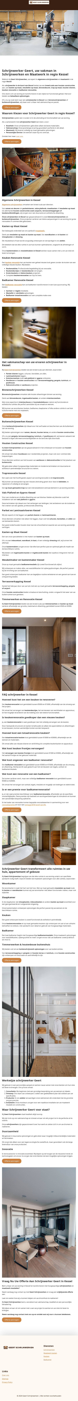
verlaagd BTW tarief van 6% (35, 805)
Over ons (5, 1375)
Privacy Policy (7, 1382)
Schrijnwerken (49, 1350)
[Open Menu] (39, 7)
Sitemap (5, 1379)
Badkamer (47, 1360)
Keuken (46, 1356)
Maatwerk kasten (50, 1353)
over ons (19, 136)
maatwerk (40, 231)
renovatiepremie (8, 805)
